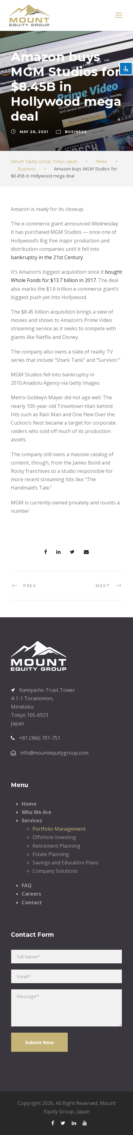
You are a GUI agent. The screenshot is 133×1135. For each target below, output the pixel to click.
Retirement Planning (56, 845)
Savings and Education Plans (65, 862)
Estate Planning (50, 854)
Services (32, 820)
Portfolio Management (59, 828)
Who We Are (36, 812)
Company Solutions (55, 870)
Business (76, 132)
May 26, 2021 (34, 132)
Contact (32, 902)
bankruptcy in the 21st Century (47, 257)
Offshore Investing (54, 837)
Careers (31, 893)
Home (29, 803)
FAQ (27, 885)
